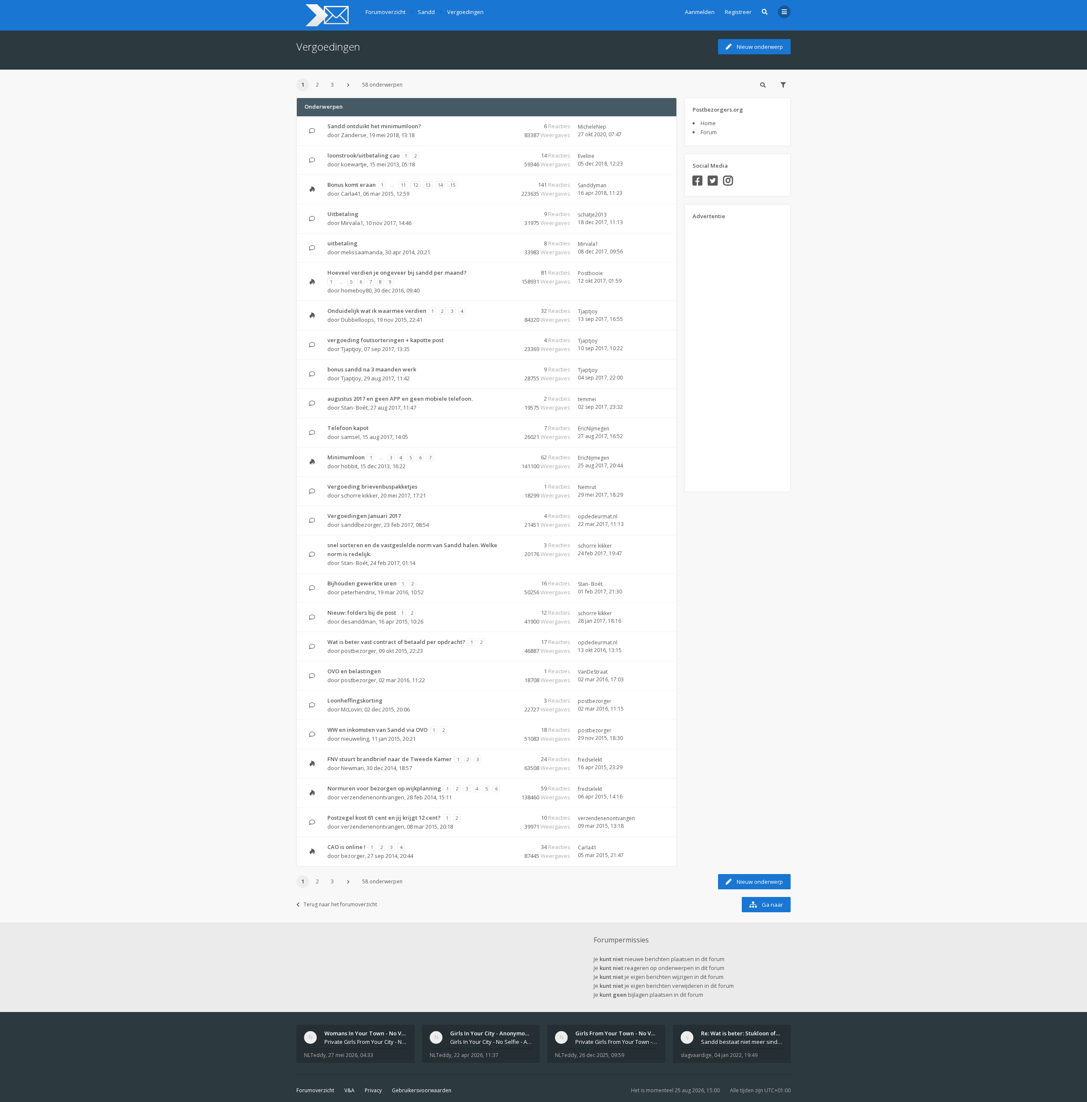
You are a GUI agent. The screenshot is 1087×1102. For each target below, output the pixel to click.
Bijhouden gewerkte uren (362, 583)
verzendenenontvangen (372, 797)
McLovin (351, 709)
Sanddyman (592, 185)
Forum (709, 132)
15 (452, 185)
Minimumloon (346, 457)
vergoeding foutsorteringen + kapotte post (385, 340)
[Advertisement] (726, 352)
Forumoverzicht (315, 1090)
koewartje (354, 164)
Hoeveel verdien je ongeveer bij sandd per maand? (397, 272)
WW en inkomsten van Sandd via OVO (377, 730)
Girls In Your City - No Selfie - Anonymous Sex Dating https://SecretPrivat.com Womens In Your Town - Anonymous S (491, 1042)
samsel (350, 437)
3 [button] (332, 84)
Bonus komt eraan (351, 184)
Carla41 (350, 193)
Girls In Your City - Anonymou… (491, 1033)
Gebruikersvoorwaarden (421, 1090)
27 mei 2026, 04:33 (350, 1055)
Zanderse (353, 135)
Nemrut (587, 487)
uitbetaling (342, 243)
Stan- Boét (354, 407)
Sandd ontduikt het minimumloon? (374, 126)
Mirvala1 (352, 223)
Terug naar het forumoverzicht (340, 904)
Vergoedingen (328, 46)
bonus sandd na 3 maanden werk (371, 369)
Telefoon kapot (348, 428)
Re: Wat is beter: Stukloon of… (740, 1033)
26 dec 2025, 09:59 (601, 1055)
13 (428, 185)
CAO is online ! (346, 847)
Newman (352, 768)
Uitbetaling (342, 214)
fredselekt (590, 759)
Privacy (373, 1090)
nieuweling (355, 738)
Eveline (586, 156)
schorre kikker (359, 495)
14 (440, 185)
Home (708, 123)
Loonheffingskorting (355, 700)
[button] (348, 85)
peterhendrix (358, 592)
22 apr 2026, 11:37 (476, 1055)
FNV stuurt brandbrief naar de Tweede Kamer (389, 759)
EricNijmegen (593, 428)
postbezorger (358, 651)
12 (415, 185)
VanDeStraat (593, 671)
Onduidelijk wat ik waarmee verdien (376, 311)
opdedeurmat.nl (597, 516)
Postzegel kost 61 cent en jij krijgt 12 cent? (384, 817)
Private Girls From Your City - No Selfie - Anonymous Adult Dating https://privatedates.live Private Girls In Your (365, 1042)
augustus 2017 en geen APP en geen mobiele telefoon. (400, 398)
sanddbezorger (361, 525)
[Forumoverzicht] (325, 15)
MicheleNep (592, 126)
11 (403, 185)
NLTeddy (315, 1055)
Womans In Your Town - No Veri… (368, 1033)
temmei (587, 399)
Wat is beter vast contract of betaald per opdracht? (396, 642)
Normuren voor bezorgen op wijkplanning (384, 788)
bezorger (353, 856)
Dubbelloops (357, 319)
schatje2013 (592, 214)
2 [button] (317, 84)
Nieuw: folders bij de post (361, 612)
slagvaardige (696, 1055)
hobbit (349, 466)
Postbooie (590, 273)
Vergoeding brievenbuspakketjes (372, 486)
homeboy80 (356, 290)
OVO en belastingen (354, 671)
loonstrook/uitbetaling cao (363, 155)
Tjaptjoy (587, 311)
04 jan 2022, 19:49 (736, 1055)
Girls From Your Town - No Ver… (618, 1033)
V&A (349, 1090)
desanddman (358, 621)
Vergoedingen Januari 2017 (364, 516)
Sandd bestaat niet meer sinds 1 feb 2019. (742, 1042)
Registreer (738, 12)
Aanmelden (700, 12)
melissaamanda (362, 252)
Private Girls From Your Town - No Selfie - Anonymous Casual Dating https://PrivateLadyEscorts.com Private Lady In (616, 1042)
